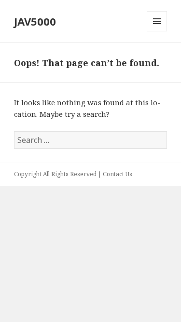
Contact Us (117, 174)
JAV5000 (35, 21)
